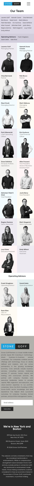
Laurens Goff (5, 17)
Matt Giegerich (17, 28)
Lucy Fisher (28, 28)
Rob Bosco (4, 20)
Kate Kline (14, 39)
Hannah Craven (16, 17)
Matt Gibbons (23, 20)
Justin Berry (27, 25)
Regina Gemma (6, 28)
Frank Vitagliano (23, 37)
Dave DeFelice (27, 23)
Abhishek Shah (16, 25)
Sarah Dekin (5, 39)
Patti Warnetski (6, 23)
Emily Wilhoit (5, 30)
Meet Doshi (13, 20)
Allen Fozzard (5, 25)
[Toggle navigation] (28, 3)
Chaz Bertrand (27, 17)
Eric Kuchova (17, 23)
